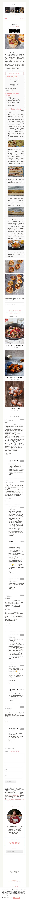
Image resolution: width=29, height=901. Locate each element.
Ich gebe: (6, 751)
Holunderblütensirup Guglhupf (15, 310)
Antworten (22, 419)
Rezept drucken (15, 32)
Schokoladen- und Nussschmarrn (14, 345)
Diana (13, 304)
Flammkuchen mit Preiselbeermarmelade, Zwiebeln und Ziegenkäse (14, 313)
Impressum (14, 880)
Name (6, 764)
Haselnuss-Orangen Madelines (15, 377)
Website (6, 775)
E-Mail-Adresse (7, 770)
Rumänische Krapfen (14, 408)
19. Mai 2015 (7, 304)
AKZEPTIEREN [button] (16, 897)
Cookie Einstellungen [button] (7, 897)
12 (22, 305)
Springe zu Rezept (15, 29)
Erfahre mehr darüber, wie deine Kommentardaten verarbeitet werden (14, 799)
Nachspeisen (14, 24)
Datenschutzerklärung (14, 795)
